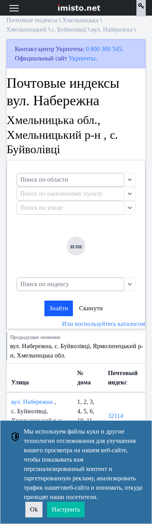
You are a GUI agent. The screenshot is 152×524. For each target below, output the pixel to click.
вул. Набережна (112, 29)
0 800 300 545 (104, 49)
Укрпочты (82, 58)
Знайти (58, 308)
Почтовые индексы (32, 20)
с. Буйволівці (69, 29)
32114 (115, 415)
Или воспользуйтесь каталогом (103, 323)
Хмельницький (26, 29)
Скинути (91, 308)
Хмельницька (80, 20)
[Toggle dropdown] (129, 180)
